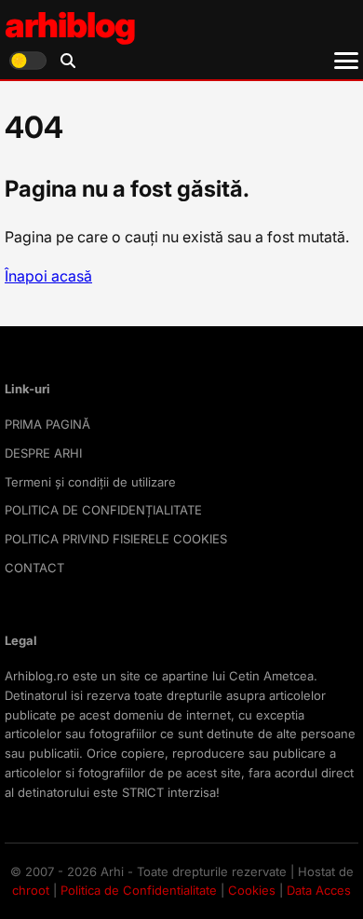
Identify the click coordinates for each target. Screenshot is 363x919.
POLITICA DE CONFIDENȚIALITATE (103, 509)
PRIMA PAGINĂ (47, 424)
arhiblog (70, 25)
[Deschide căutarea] (67, 60)
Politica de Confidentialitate (138, 890)
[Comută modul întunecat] (28, 60)
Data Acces (319, 890)
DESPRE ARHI (43, 453)
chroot (30, 890)
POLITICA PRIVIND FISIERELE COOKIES (116, 538)
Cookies (252, 890)
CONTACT (34, 567)
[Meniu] (346, 60)
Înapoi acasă (48, 276)
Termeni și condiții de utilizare (90, 481)
